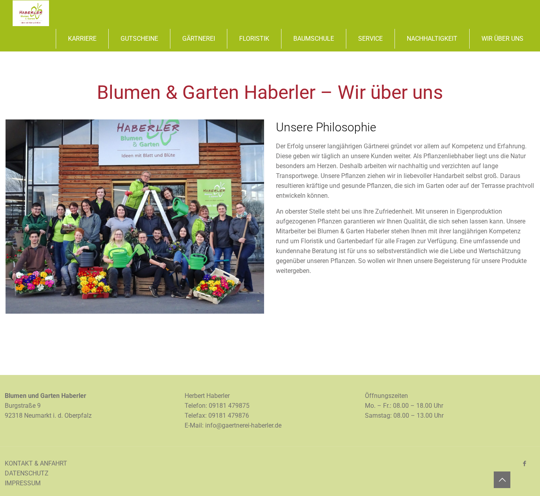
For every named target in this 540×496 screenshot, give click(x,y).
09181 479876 (228, 415)
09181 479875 (229, 405)
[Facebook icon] (524, 463)
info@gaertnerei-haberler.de (243, 425)
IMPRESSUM (23, 483)
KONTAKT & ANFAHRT (36, 463)
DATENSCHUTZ (27, 473)
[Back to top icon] (502, 479)
